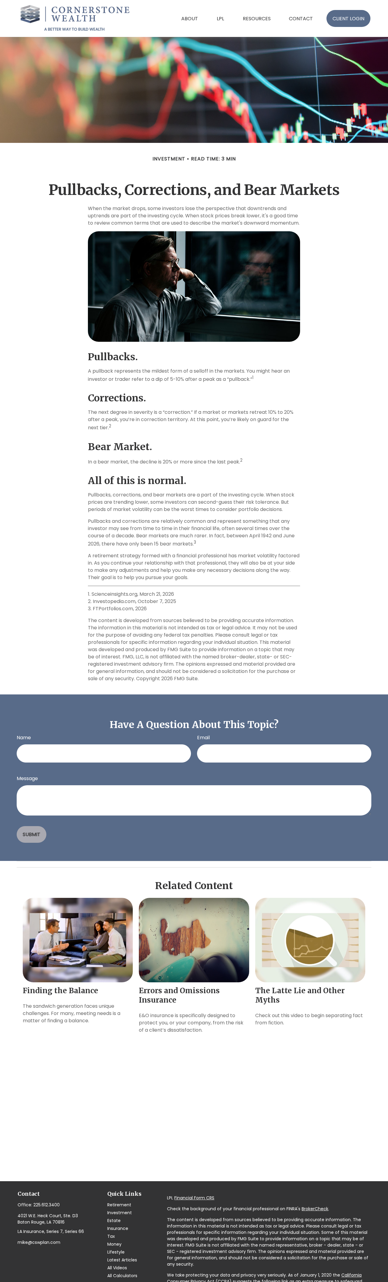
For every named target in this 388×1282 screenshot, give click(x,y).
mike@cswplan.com (39, 1242)
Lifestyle (116, 1252)
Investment (119, 1213)
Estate (114, 1221)
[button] (189, 18)
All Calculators (122, 1276)
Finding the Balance (60, 990)
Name (24, 737)
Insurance (117, 1228)
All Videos (117, 1268)
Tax (111, 1236)
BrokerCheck (315, 1209)
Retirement (119, 1205)
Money (114, 1244)
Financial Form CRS (194, 1198)
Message (27, 778)
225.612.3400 (46, 1205)
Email (203, 737)
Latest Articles (122, 1260)
